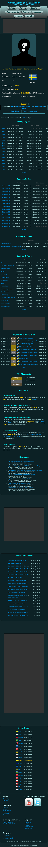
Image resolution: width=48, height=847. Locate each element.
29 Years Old (6, 191)
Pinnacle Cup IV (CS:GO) (28, 349)
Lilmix (2, 283)
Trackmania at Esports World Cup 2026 (20, 580)
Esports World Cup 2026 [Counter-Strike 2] (21, 566)
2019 (3, 149)
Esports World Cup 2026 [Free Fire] (19, 569)
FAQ (26, 823)
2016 (3, 157)
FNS (19, 786)
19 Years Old (6, 220)
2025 (3, 131)
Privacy (27, 825)
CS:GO (25, 117)
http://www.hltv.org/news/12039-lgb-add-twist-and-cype (24, 466)
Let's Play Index (8, 838)
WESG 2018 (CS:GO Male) (29, 355)
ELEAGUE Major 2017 (27, 344)
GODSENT (4, 274)
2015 (3, 160)
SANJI (20, 772)
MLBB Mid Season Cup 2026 (17, 560)
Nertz (20, 746)
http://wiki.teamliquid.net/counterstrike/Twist (21, 461)
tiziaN (20, 752)
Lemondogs (4, 280)
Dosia (20, 754)
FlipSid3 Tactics (5, 268)
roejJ (19, 778)
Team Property (5, 303)
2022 (3, 140)
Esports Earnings (8, 836)
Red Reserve (5, 292)
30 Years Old (6, 189)
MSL (19, 734)
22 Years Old (6, 212)
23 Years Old (6, 209)
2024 (3, 134)
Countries (6, 813)
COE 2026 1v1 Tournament (16, 609)
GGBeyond (6, 835)
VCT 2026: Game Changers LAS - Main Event (22, 595)
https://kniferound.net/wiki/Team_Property (20, 487)
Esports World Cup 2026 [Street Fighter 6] (21, 574)
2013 (3, 166)
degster (20, 781)
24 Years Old (6, 206)
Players (5, 807)
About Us (28, 822)
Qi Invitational (23, 358)
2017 (3, 154)
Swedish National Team (8, 297)
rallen (20, 789)
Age (16, 106)
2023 (3, 137)
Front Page (6, 799)
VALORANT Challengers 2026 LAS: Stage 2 (21, 589)
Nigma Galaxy (5, 286)
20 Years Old (6, 218)
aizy (19, 749)
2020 (3, 146)
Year (12, 106)
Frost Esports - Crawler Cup (16, 604)
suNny (20, 763)
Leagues (6, 812)
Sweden (34, 399)
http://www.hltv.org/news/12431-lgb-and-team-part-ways (25, 470)
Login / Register (8, 822)
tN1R (19, 769)
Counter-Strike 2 (6, 243)
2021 (3, 143)
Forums (5, 800)
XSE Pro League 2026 (26, 338)
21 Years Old (6, 215)
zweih (20, 766)
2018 (3, 152)
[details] (24, 172)
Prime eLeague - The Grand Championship (21, 615)
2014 (3, 163)
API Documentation (9, 823)
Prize (24, 108)
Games (5, 815)
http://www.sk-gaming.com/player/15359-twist (21, 474)
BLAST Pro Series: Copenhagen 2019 (32, 352)
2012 (3, 169)
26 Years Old (6, 200)
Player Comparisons (30, 111)
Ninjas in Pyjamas (6, 289)
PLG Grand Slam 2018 (26, 346)
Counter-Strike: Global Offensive (11, 246)
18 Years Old (6, 223)
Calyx (20, 784)
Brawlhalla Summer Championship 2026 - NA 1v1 (23, 612)
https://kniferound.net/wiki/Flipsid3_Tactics (20, 479)
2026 (3, 128)
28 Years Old (6, 194)
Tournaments (7, 810)
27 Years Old (6, 197)
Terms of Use (29, 826)
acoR (20, 757)
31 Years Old (6, 186)
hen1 (20, 731)
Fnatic (3, 271)
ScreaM (20, 743)
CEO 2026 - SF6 (13, 598)
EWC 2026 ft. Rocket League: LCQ (19, 583)
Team (36, 106)
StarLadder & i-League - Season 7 (31, 341)
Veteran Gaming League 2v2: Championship (22, 606)
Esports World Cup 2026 (15, 563)
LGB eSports (5, 277)
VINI (19, 740)
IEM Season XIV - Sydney (29, 361)
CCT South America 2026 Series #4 (19, 601)
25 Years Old (6, 203)
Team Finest (4, 300)
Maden (20, 737)
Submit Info (28, 828)
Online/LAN (29, 106)
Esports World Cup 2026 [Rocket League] (21, 572)
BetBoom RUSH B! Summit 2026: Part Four (21, 586)
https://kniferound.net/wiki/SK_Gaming (19, 483)
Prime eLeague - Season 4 (16, 592)
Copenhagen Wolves (7, 265)
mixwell (20, 775)
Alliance (3, 262)
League (42, 106)
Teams (5, 809)
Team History (15, 111)
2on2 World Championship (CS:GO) (31, 364)
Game (21, 106)
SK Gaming (4, 294)
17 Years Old (6, 226)
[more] (24, 367)
